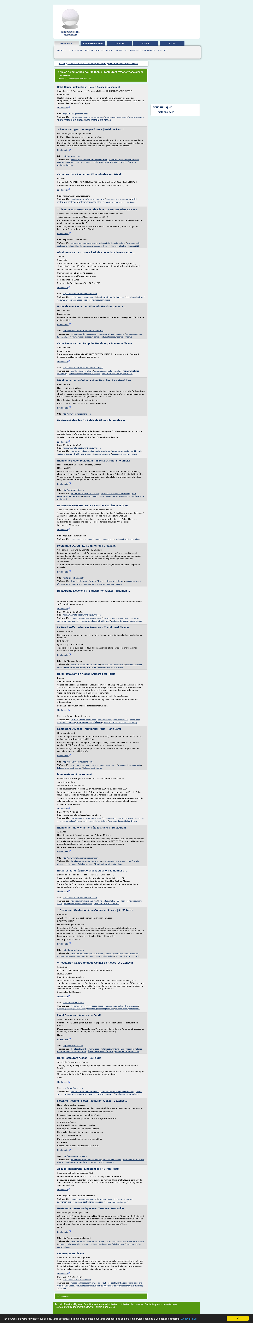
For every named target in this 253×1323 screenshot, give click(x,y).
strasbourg (66, 44)
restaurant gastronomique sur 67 (116, 1202)
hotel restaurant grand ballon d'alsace (118, 818)
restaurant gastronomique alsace (124, 159)
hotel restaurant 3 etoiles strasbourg (79, 864)
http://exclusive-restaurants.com (78, 762)
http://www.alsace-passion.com (77, 1279)
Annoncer (149, 50)
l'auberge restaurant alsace (83, 719)
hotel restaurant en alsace (78, 584)
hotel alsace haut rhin (134, 297)
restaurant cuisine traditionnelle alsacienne (91, 451)
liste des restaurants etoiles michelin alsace (91, 246)
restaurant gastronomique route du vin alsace (94, 1286)
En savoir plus (189, 1318)
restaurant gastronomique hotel (109, 162)
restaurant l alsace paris (80, 765)
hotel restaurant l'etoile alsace (85, 493)
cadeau (119, 43)
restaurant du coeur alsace (81, 539)
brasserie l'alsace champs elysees (104, 765)
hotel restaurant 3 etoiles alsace (86, 861)
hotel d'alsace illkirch (136, 117)
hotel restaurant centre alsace (118, 199)
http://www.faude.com (73, 1045)
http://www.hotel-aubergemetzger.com (80, 858)
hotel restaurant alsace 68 (108, 901)
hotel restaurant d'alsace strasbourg (87, 199)
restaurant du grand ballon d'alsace (123, 821)
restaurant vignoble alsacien (104, 539)
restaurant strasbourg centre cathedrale (116, 337)
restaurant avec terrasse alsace (69, 300)
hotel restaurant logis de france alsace (113, 720)
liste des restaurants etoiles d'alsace (84, 243)
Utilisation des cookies (131, 1304)
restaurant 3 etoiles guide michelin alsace (87, 1241)
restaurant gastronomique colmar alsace (87, 953)
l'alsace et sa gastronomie (69, 768)
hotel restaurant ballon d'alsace (95, 821)
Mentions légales (73, 1304)
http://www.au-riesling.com (75, 1156)
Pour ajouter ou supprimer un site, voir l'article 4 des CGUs (85, 1307)
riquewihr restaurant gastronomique (115, 618)
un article (135, 50)
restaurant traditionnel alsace (113, 664)
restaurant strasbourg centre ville (117, 373)
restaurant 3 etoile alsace (104, 1162)
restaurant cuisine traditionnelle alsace (75, 454)
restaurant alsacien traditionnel (126, 451)
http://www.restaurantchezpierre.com (80, 293)
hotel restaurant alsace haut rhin (84, 297)
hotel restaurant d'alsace (71, 120)
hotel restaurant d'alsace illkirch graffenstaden (87, 117)
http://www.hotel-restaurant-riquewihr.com (82, 448)
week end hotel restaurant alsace (97, 300)
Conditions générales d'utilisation (100, 1304)
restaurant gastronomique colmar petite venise (121, 953)
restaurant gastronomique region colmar (71, 956)
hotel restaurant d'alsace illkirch (116, 117)
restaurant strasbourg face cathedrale (107, 371)
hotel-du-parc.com (71, 156)
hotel (172, 43)
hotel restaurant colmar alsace (78, 903)
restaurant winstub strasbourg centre (84, 337)
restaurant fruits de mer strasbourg (83, 334)
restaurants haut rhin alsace (111, 297)
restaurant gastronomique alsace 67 (84, 1199)
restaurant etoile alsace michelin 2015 (124, 246)
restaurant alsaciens (102, 454)
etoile (146, 43)
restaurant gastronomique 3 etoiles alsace (100, 496)
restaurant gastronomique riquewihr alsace (86, 618)
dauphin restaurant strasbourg (82, 371)
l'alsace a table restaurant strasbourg (115, 494)
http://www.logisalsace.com (75, 114)
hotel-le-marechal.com (73, 950)
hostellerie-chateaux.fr (73, 578)
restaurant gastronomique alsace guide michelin (125, 1241)
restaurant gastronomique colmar (100, 956)
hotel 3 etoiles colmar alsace (113, 861)
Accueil (61, 50)
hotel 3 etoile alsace (111, 1159)
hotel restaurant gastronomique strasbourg (74, 162)
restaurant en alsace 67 (106, 1199)
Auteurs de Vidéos (101, 50)
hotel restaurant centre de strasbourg (120, 202)
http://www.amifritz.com (73, 490)
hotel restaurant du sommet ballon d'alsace (86, 818)
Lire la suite (62, 107)
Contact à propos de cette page (161, 1304)
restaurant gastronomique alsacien (80, 667)
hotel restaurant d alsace (98, 120)
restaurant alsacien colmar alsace (112, 243)
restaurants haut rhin (93, 44)
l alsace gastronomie (92, 768)
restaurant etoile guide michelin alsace (73, 1244)
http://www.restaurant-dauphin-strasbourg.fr (83, 330)
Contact (163, 50)
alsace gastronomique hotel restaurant (89, 159)
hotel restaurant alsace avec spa (107, 584)
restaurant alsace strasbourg (111, 334)
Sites (87, 50)
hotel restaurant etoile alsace (78, 1162)
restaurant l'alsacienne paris (129, 765)
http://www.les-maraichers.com (77, 414)
